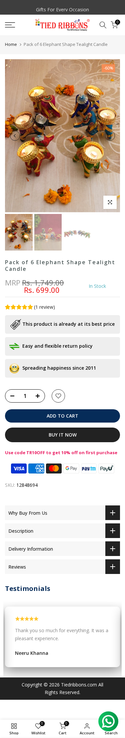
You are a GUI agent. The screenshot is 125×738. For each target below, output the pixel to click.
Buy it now (63, 435)
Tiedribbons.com (79, 684)
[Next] (110, 136)
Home (11, 44)
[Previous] (15, 136)
